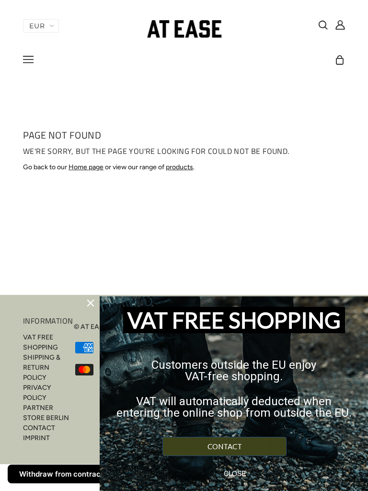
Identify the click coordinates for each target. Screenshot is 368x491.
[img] (323, 24)
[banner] (184, 28)
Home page (86, 167)
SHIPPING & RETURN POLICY (41, 367)
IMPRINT (36, 438)
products (179, 167)
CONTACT (39, 428)
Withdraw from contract (61, 474)
